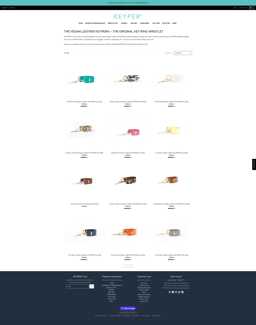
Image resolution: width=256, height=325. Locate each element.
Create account (243, 8)
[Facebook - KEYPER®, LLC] (173, 292)
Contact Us (181, 280)
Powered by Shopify (114, 315)
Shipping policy (156, 315)
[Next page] (131, 266)
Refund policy (126, 315)
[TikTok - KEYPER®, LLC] (179, 292)
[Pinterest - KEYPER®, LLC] (182, 292)
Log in (235, 8)
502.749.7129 (172, 280)
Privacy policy (135, 315)
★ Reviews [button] (254, 164)
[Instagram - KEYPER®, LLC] (176, 292)
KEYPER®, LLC (103, 315)
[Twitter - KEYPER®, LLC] (169, 292)
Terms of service (145, 315)
